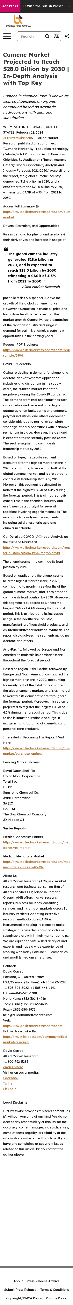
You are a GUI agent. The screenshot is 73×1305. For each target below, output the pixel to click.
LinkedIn (10, 1089)
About (18, 1281)
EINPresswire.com (18, 138)
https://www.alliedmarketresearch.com (32, 1026)
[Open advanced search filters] (56, 36)
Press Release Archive (43, 1281)
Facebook (10, 1078)
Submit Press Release (20, 1290)
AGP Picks (10, 6)
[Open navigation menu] (7, 36)
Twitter (8, 1083)
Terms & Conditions (54, 1290)
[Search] (47, 36)
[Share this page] (67, 36)
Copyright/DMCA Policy (24, 1298)
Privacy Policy (56, 1298)
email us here (13, 1067)
